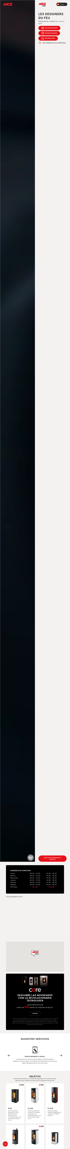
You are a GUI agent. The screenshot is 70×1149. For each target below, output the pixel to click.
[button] (35, 953)
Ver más (35, 1013)
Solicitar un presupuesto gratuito (52, 858)
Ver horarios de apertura (54, 43)
